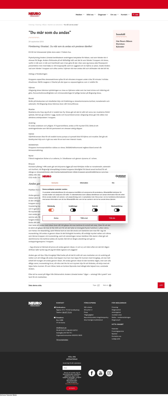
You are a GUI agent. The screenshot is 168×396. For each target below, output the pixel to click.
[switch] (73, 210)
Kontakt (124, 14)
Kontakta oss (116, 336)
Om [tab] (113, 183)
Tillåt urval (84, 218)
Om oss (113, 14)
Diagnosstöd (116, 310)
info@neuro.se (61, 328)
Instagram (109, 373)
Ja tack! (72, 388)
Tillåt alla (112, 218)
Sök (136, 15)
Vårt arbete (88, 307)
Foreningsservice (118, 331)
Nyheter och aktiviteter (55, 25)
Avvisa (56, 218)
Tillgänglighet (89, 315)
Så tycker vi (88, 310)
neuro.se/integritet (72, 383)
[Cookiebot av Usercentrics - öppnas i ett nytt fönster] (117, 176)
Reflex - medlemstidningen (121, 317)
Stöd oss (90, 14)
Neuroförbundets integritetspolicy (96, 317)
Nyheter (114, 334)
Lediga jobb (116, 339)
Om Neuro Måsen (124, 41)
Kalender (120, 46)
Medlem (79, 14)
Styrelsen (120, 44)
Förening (31, 25)
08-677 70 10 (67, 312)
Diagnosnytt (116, 320)
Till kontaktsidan (62, 340)
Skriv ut (105, 285)
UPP (161, 285)
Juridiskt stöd (117, 315)
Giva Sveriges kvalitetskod (93, 320)
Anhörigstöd (116, 312)
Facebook (91, 373)
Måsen (44, 25)
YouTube (100, 373)
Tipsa (94, 285)
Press (86, 312)
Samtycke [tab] (55, 183)
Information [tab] (84, 183)
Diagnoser (102, 14)
